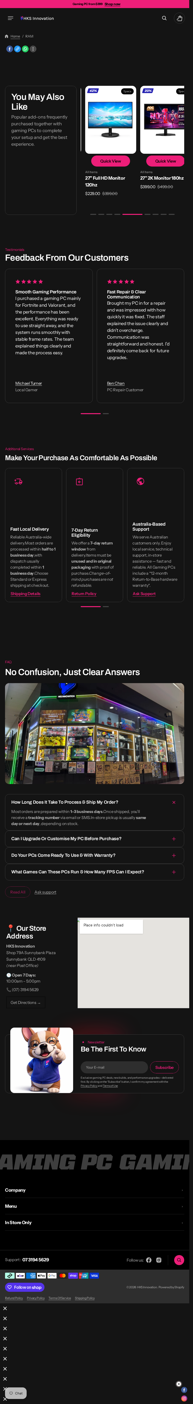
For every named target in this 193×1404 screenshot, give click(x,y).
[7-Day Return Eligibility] (94, 533)
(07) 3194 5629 (25, 988)
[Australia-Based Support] (155, 533)
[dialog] (94, 1308)
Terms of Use (110, 1084)
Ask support (45, 890)
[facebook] (9, 49)
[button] (10, 18)
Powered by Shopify (171, 1287)
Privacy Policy (89, 1084)
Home (15, 36)
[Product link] (105, 140)
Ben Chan (116, 381)
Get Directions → (26, 1000)
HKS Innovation (147, 1287)
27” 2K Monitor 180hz (156, 176)
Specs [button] (122, 91)
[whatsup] (25, 49)
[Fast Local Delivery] (33, 533)
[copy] (17, 49)
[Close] (5, 1308)
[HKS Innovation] (37, 18)
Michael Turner (28, 381)
